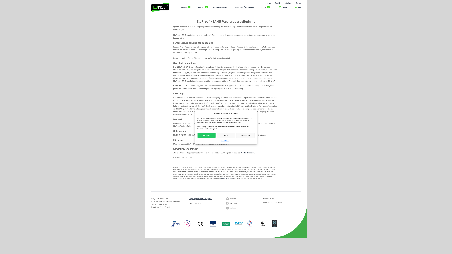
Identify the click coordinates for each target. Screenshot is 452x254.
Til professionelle (220, 7)
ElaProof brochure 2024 (272, 202)
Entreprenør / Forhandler (244, 7)
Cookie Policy (225, 141)
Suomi (269, 3)
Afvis (226, 135)
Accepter (206, 135)
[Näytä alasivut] (189, 7)
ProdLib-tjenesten (247, 153)
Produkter (200, 7)
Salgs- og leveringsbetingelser (200, 198)
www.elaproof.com (227, 179)
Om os (263, 7)
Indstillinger (245, 135)
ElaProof (183, 7)
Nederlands (288, 3)
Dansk (298, 3)
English (277, 3)
